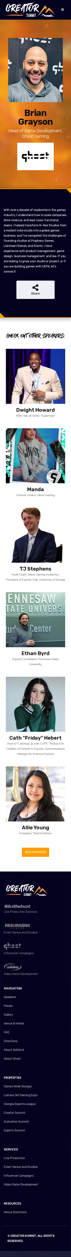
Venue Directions (15, 1212)
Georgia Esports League (20, 1104)
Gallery (8, 1014)
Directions (10, 1041)
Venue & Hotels (14, 1023)
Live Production (14, 1158)
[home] (30, 10)
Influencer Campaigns (18, 1175)
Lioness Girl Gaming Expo (20, 1095)
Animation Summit (16, 1121)
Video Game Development (21, 1184)
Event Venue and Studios (21, 1167)
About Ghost (12, 1058)
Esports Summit (14, 1130)
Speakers (10, 997)
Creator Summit (14, 1113)
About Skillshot (14, 1050)
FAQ (6, 1032)
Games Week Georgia (18, 1086)
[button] (62, 9)
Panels (8, 1006)
